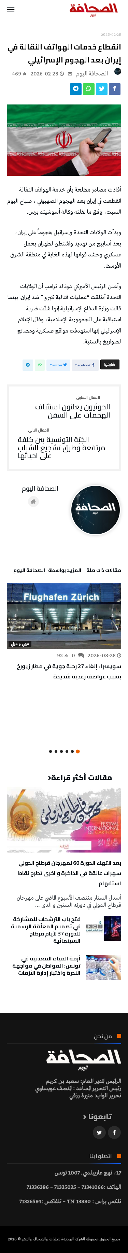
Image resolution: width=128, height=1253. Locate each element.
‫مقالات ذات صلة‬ (103, 571)
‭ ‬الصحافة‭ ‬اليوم (92, 74)
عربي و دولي (20, 644)
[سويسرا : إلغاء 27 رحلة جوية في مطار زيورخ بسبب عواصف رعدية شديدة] (64, 615)
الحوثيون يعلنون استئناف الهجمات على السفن (72, 407)
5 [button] (56, 751)
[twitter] (102, 90)
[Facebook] (114, 1132)
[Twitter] (99, 1132)
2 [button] (72, 751)
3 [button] (67, 751)
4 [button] (61, 751)
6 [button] (50, 751)
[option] (64, 632)
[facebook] (114, 90)
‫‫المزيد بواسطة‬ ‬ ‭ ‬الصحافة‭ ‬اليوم (47, 571)
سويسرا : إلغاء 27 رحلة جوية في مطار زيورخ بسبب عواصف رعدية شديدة (69, 671)
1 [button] (78, 752)
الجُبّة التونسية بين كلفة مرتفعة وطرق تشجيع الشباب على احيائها (61, 444)
